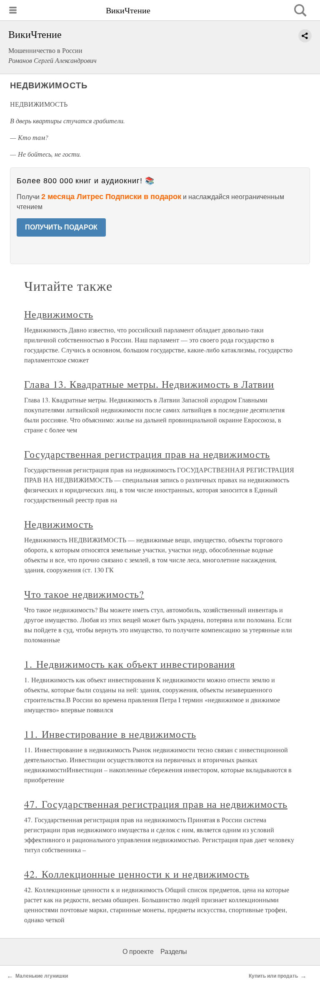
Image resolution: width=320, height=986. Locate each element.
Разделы (173, 951)
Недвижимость (58, 314)
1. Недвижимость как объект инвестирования (129, 664)
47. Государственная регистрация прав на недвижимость (156, 804)
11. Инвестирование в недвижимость (110, 734)
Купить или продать (273, 976)
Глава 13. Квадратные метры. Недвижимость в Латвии (149, 384)
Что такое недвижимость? (84, 594)
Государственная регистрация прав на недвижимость (147, 454)
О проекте (138, 951)
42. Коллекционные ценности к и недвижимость (136, 874)
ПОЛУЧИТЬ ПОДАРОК (61, 227)
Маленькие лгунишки (41, 976)
